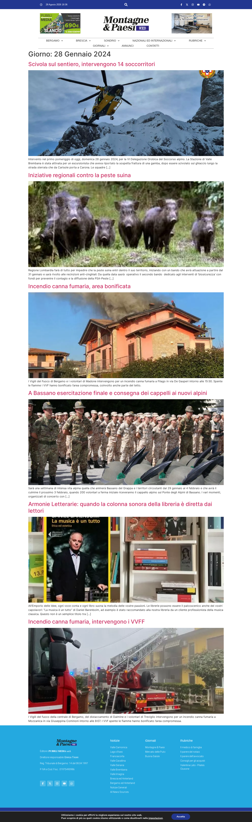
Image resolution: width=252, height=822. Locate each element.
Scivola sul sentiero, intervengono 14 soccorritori (91, 64)
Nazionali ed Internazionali (152, 40)
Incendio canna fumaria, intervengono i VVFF (86, 621)
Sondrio (110, 40)
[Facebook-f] (181, 4)
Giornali (99, 45)
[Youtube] (198, 4)
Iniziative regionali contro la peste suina (79, 175)
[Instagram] (192, 4)
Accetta (181, 816)
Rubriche (195, 40)
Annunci (128, 45)
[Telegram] (204, 4)
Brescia (81, 40)
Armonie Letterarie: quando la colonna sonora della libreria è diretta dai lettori (120, 507)
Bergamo (52, 40)
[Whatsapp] (209, 4)
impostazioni (155, 818)
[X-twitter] (187, 4)
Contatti (153, 45)
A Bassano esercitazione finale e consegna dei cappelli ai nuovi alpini (117, 393)
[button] (126, 4)
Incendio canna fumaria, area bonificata (79, 286)
